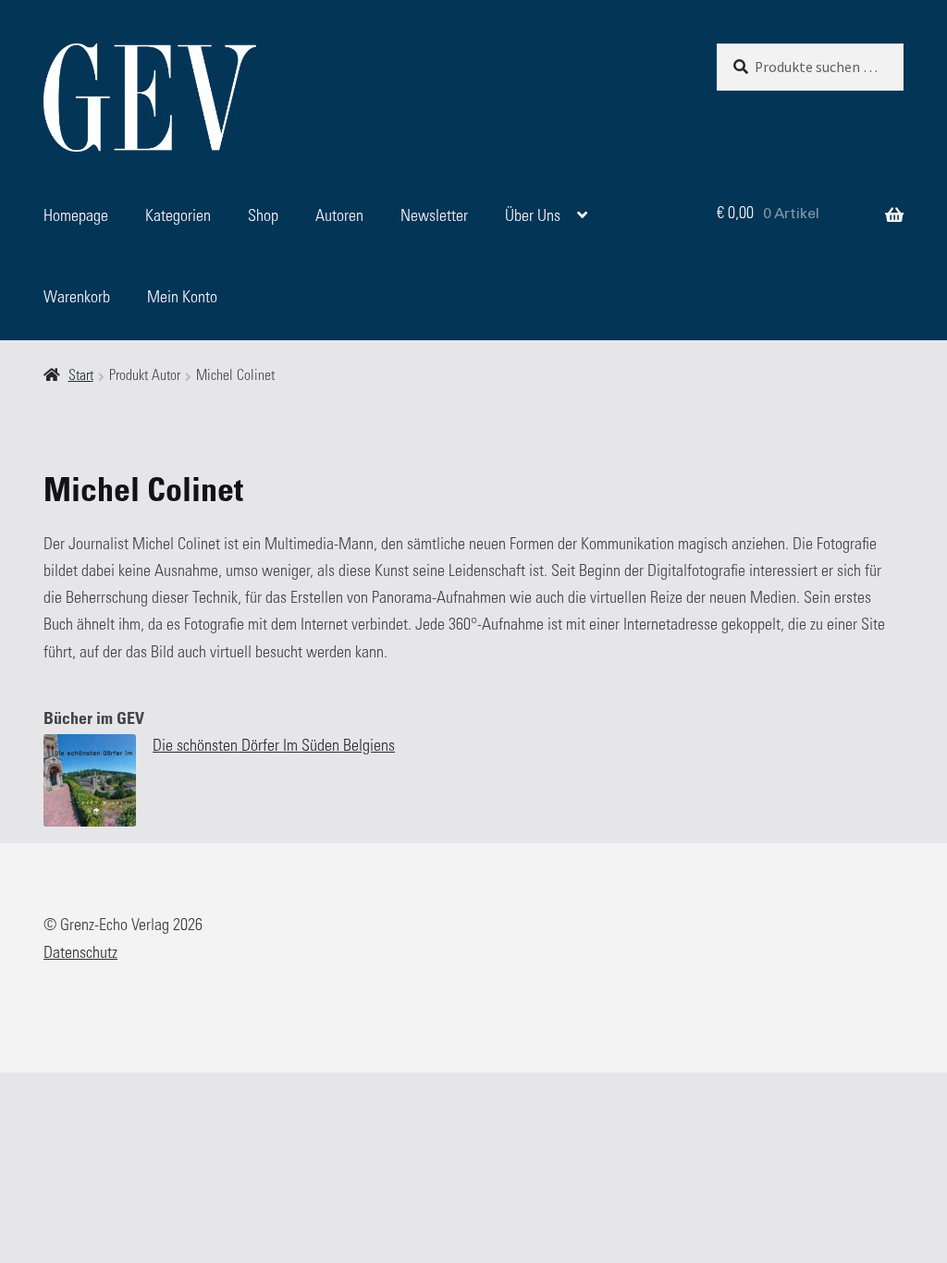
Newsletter (434, 217)
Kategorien (178, 217)
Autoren (339, 217)
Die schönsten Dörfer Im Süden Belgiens (274, 747)
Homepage (75, 217)
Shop (263, 217)
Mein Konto (182, 298)
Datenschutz (80, 954)
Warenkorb (76, 298)
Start (80, 377)
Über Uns (532, 217)
